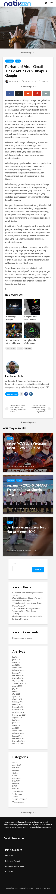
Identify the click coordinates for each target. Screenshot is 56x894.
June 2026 (16, 660)
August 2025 (17, 686)
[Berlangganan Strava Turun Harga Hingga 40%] (28, 536)
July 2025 (16, 689)
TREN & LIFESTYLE (19, 799)
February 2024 (18, 733)
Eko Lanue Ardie (15, 81)
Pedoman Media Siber (14, 866)
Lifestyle (15, 783)
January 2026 (17, 673)
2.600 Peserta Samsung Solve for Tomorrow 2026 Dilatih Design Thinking (26, 611)
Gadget (15, 773)
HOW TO (16, 781)
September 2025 (19, 683)
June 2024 (16, 723)
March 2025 (17, 699)
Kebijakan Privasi (12, 861)
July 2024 (16, 720)
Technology (17, 794)
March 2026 (17, 667)
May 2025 (16, 694)
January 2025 (17, 704)
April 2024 (16, 728)
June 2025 (16, 691)
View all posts (12, 394)
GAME (14, 775)
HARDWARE (16, 778)
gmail (20, 348)
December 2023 (18, 738)
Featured (15, 770)
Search (15, 563)
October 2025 (18, 681)
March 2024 (17, 730)
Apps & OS (10, 61)
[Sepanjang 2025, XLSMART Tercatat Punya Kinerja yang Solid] (28, 494)
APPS (14, 762)
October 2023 (18, 744)
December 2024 (19, 707)
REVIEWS (16, 789)
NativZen (30, 888)
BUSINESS (11, 480)
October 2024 (18, 712)
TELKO (15, 796)
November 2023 (18, 741)
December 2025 (19, 675)
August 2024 (17, 717)
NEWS (18, 61)
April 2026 (16, 665)
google (28, 348)
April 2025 (16, 696)
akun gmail (11, 348)
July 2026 (16, 657)
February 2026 (18, 670)
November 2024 (19, 709)
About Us (9, 855)
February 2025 (18, 702)
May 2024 (16, 725)
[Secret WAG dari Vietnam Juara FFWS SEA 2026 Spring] (28, 452)
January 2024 (17, 736)
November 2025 (19, 678)
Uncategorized (18, 802)
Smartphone (17, 791)
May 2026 (16, 662)
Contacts (9, 872)
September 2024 (19, 715)
